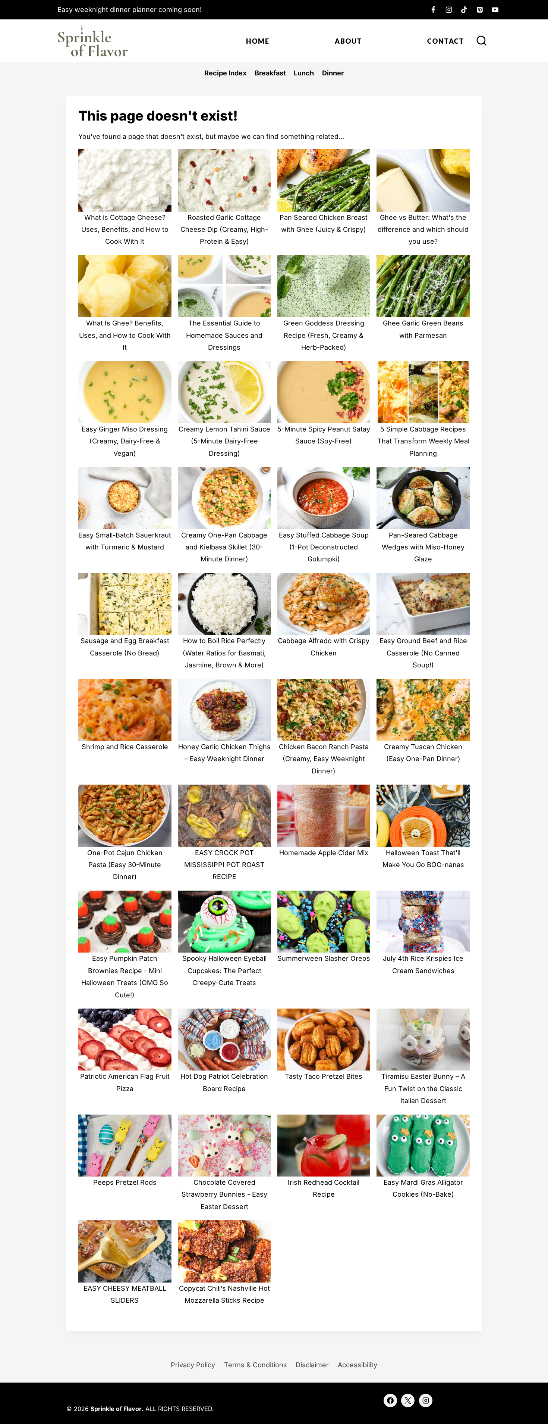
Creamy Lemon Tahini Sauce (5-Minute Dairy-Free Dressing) (224, 441)
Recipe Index (225, 73)
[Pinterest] (479, 9)
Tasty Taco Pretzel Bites (323, 1076)
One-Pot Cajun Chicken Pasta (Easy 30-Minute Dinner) (125, 865)
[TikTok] (464, 9)
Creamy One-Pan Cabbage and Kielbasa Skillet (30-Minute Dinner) (224, 547)
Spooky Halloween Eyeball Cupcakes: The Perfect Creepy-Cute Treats (224, 970)
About (348, 41)
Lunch (304, 73)
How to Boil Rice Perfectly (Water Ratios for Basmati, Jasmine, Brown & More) (224, 653)
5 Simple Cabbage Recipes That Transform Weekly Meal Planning (423, 441)
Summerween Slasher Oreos (323, 958)
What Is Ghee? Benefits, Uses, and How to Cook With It (125, 335)
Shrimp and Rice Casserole (125, 747)
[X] (408, 1400)
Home (258, 41)
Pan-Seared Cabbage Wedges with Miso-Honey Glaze (423, 547)
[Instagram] (449, 9)
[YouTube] (495, 9)
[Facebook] (433, 9)
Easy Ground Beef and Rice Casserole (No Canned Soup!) (423, 653)
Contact (445, 41)
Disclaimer (312, 1365)
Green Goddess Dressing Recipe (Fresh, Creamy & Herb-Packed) (323, 335)
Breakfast (270, 73)
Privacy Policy (193, 1365)
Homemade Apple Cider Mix (323, 853)
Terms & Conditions (255, 1365)
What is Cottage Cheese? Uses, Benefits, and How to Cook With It (125, 230)
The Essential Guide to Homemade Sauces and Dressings (224, 335)
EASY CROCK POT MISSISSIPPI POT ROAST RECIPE (224, 865)
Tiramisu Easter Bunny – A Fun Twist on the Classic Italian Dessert (423, 1088)
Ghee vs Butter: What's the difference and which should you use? (423, 230)
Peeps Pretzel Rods (125, 1182)
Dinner (333, 73)
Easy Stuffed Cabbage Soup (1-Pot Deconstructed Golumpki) (324, 547)
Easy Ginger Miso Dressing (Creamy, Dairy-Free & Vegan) (125, 441)
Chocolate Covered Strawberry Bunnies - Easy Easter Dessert (224, 1194)
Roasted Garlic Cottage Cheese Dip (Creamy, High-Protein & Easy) (224, 230)
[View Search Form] (481, 41)
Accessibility (357, 1365)
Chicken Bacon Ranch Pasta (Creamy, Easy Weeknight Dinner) (324, 759)
